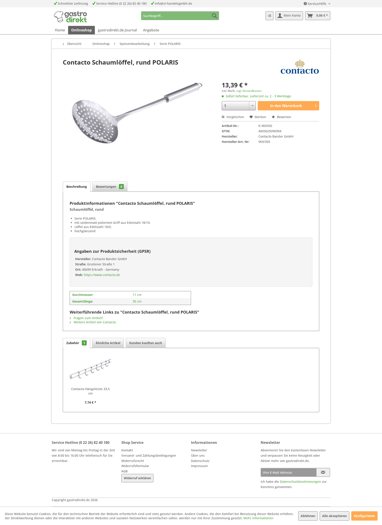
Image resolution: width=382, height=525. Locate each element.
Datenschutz (200, 461)
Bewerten (283, 117)
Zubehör (75, 343)
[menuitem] (180, 15)
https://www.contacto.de (101, 275)
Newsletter (199, 450)
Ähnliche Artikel (108, 343)
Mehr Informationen (258, 518)
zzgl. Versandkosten (249, 91)
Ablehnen (308, 516)
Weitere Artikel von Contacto (94, 322)
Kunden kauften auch (145, 343)
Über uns (198, 455)
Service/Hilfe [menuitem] (317, 4)
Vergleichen (234, 117)
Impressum (199, 466)
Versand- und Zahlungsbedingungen (148, 455)
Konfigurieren (364, 516)
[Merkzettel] (269, 15)
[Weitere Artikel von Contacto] (299, 66)
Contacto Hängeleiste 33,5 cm (90, 391)
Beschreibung (76, 186)
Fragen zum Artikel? (88, 318)
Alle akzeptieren (334, 516)
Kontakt (127, 450)
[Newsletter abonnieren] (323, 472)
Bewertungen (109, 186)
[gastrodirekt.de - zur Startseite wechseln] (70, 16)
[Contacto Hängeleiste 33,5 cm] (90, 369)
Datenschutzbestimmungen (300, 481)
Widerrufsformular (135, 466)
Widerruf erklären (137, 478)
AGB (124, 471)
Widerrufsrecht (132, 461)
